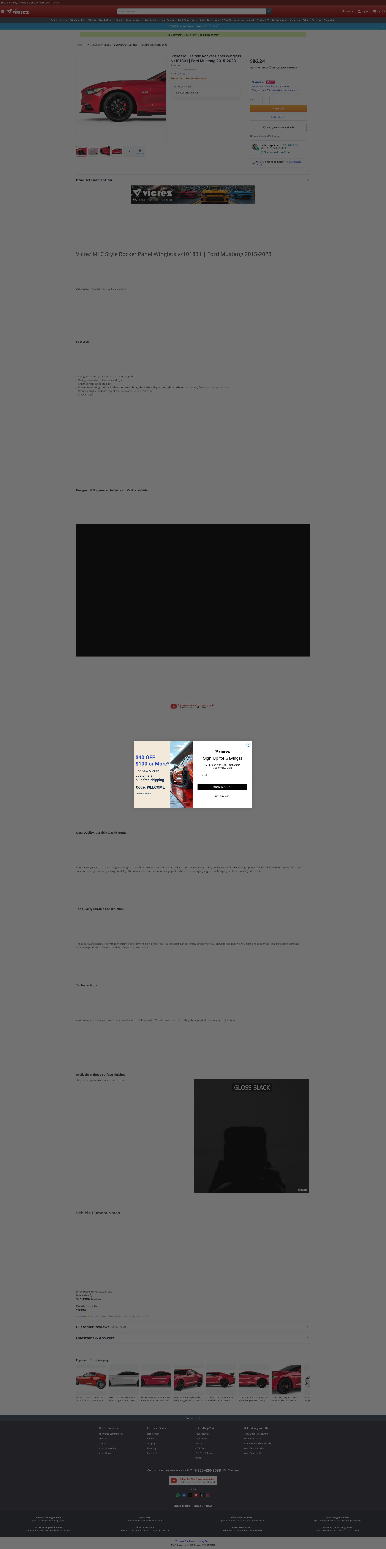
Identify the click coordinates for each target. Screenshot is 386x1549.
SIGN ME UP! (222, 787)
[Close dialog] (248, 745)
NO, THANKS (222, 796)
